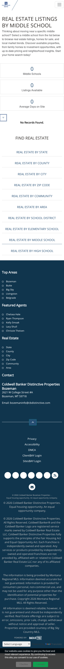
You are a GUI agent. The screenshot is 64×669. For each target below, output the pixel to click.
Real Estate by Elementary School (32, 229)
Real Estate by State (32, 152)
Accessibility (32, 444)
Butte (9, 285)
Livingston (11, 293)
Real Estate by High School (32, 251)
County (10, 351)
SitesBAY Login (32, 461)
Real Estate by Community (32, 196)
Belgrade (11, 297)
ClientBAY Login (32, 455)
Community (12, 363)
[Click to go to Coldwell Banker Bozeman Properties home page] (6, 4)
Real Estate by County (32, 163)
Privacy (32, 439)
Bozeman (11, 281)
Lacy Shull (11, 326)
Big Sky (10, 289)
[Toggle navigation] (59, 4)
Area (8, 367)
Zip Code (11, 359)
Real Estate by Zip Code (32, 185)
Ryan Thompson (15, 318)
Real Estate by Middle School (32, 240)
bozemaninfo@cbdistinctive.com (30, 403)
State (9, 347)
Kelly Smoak (12, 322)
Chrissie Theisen (15, 330)
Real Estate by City (32, 174)
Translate (56, 644)
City (8, 355)
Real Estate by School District (32, 218)
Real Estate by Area (32, 207)
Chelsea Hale (13, 314)
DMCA (32, 450)
